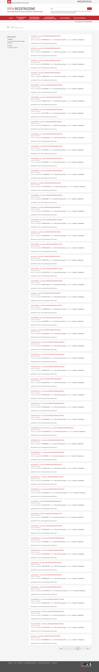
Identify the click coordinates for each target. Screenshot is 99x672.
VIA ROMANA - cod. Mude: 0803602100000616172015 (46, 244)
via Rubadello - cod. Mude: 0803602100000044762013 (46, 464)
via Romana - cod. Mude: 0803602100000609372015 (46, 232)
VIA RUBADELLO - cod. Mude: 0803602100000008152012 (47, 440)
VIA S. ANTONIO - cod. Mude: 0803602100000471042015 (47, 624)
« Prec (60, 648)
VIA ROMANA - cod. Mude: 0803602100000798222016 (46, 281)
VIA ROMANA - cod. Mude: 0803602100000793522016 (46, 268)
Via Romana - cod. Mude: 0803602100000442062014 (46, 183)
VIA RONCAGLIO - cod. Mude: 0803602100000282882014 (47, 342)
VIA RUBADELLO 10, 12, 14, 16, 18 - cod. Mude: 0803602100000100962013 (52, 428)
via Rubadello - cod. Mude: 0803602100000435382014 (46, 575)
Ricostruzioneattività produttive (49, 18)
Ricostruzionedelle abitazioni (34, 18)
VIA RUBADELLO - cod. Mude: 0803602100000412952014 (47, 550)
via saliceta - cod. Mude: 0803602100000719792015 (45, 636)
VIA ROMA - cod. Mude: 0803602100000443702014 (46, 60)
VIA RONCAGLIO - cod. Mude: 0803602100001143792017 (47, 415)
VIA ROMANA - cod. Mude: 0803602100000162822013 (46, 97)
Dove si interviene (79, 18)
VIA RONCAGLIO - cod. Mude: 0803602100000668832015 (47, 391)
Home (11, 18)
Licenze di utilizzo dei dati (44, 662)
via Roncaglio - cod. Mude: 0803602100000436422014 (46, 379)
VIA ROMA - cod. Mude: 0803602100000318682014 (46, 48)
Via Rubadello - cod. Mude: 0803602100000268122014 (46, 513)
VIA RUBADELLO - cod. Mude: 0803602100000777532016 (47, 599)
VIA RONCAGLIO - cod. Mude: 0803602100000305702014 (47, 354)
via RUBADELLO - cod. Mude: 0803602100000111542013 (47, 477)
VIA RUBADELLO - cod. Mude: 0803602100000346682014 (47, 538)
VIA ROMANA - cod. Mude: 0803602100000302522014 (46, 158)
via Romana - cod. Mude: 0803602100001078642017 (46, 293)
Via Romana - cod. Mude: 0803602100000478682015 (46, 207)
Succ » (88, 648)
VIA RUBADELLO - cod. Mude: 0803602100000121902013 (47, 489)
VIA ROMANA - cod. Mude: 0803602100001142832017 (46, 317)
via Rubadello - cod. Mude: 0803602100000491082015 (46, 587)
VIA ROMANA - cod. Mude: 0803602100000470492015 (46, 195)
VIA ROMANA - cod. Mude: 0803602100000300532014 (46, 146)
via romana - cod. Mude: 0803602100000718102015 (45, 256)
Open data (54, 662)
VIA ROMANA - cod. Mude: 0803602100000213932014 (46, 109)
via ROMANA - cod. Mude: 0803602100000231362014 (46, 121)
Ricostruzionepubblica (21, 18)
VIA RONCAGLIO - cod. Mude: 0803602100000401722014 (47, 366)
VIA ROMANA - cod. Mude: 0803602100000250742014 (46, 134)
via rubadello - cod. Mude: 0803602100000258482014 (46, 501)
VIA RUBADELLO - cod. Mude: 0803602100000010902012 (47, 452)
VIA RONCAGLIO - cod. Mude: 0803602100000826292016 (47, 403)
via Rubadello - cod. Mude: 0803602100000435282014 (46, 562)
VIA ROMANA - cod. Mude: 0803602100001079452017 (46, 305)
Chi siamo (10, 662)
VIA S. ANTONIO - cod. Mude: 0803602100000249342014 (47, 611)
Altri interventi (65, 18)
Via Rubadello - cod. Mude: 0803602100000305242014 (46, 526)
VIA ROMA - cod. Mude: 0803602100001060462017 (46, 73)
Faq (15, 662)
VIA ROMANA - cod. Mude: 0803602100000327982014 (46, 170)
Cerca (89, 8)
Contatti (20, 662)
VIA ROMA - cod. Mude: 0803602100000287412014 (46, 36)
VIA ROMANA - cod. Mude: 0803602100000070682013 (46, 85)
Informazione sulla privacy (30, 662)
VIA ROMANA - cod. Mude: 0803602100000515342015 (46, 219)
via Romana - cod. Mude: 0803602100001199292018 (46, 330)
